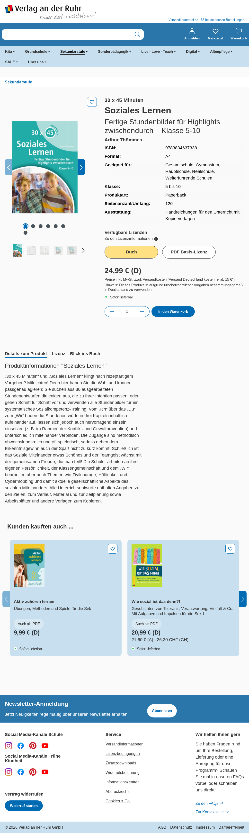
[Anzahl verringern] (112, 311)
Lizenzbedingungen (123, 754)
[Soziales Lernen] (45, 167)
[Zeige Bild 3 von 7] (41, 226)
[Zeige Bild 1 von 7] (25, 226)
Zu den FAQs (207, 803)
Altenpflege (220, 51)
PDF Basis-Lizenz (189, 252)
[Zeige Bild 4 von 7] (48, 226)
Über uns (36, 62)
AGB (162, 827)
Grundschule (36, 51)
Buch (131, 252)
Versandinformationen (124, 744)
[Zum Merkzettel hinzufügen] (92, 102)
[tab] (26, 354)
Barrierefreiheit (231, 827)
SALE (10, 62)
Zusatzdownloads (121, 763)
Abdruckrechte (118, 791)
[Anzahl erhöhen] (142, 311)
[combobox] (66, 34)
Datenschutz (181, 827)
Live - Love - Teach (157, 51)
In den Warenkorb (173, 311)
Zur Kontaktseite (210, 812)
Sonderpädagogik (113, 51)
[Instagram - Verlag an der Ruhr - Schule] (8, 745)
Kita (8, 51)
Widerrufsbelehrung (123, 772)
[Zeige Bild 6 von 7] (63, 226)
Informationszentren (123, 782)
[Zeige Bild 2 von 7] (33, 226)
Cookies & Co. (118, 801)
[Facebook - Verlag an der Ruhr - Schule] (20, 745)
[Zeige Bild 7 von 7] (25, 233)
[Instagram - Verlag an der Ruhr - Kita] (8, 771)
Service (113, 734)
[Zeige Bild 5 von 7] (56, 226)
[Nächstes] (81, 167)
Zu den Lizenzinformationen (129, 238)
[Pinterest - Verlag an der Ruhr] (32, 745)
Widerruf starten (24, 806)
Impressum (205, 827)
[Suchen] (137, 34)
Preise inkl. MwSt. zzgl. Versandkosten (136, 279)
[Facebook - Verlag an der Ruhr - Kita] (20, 771)
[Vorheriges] (8, 167)
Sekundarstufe (72, 51)
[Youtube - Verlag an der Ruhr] (45, 745)
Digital (191, 51)
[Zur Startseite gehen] (62, 12)
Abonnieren (162, 710)
